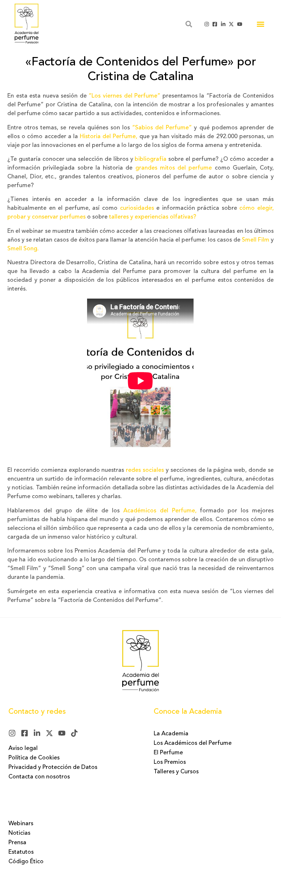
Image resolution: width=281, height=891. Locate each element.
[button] (260, 24)
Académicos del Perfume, (159, 511)
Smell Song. (23, 249)
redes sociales (145, 470)
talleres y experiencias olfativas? (152, 217)
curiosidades (137, 208)
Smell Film (255, 240)
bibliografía (150, 159)
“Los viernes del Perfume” (124, 96)
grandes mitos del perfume (172, 168)
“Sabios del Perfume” (161, 128)
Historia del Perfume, (108, 137)
